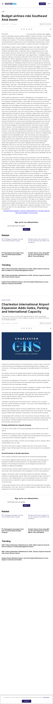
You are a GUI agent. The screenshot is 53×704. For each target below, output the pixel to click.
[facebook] (21, 29)
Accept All (26, 701)
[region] (26, 699)
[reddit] (29, 29)
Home (3, 11)
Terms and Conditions (21, 213)
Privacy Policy (33, 213)
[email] (31, 29)
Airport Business (6, 300)
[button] (3, 4)
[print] (50, 29)
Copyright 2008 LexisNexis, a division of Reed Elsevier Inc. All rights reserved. (26, 211)
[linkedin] (24, 29)
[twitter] (26, 29)
